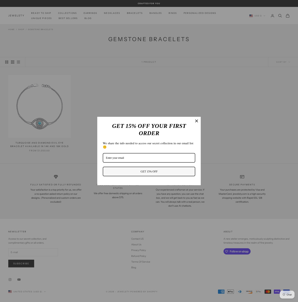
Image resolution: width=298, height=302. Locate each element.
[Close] (196, 121)
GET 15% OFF (149, 171)
